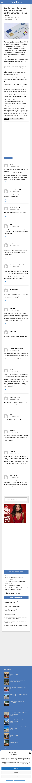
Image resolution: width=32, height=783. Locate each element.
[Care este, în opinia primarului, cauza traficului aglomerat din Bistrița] (6, 722)
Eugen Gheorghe (15, 17)
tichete (21, 118)
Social (5, 5)
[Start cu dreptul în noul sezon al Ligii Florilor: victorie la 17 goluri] (6, 689)
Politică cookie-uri (9, 780)
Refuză (16, 772)
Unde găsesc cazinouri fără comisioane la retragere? (16, 625)
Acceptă (16, 768)
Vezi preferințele (16, 776)
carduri (16, 118)
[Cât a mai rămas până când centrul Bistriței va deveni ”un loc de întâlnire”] (6, 729)
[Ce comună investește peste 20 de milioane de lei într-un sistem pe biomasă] (6, 682)
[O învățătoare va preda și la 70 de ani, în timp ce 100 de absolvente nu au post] (6, 703)
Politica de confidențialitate (19, 780)
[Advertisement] (16, 138)
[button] (30, 753)
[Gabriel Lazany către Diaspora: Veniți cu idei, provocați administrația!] (6, 715)
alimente (11, 118)
